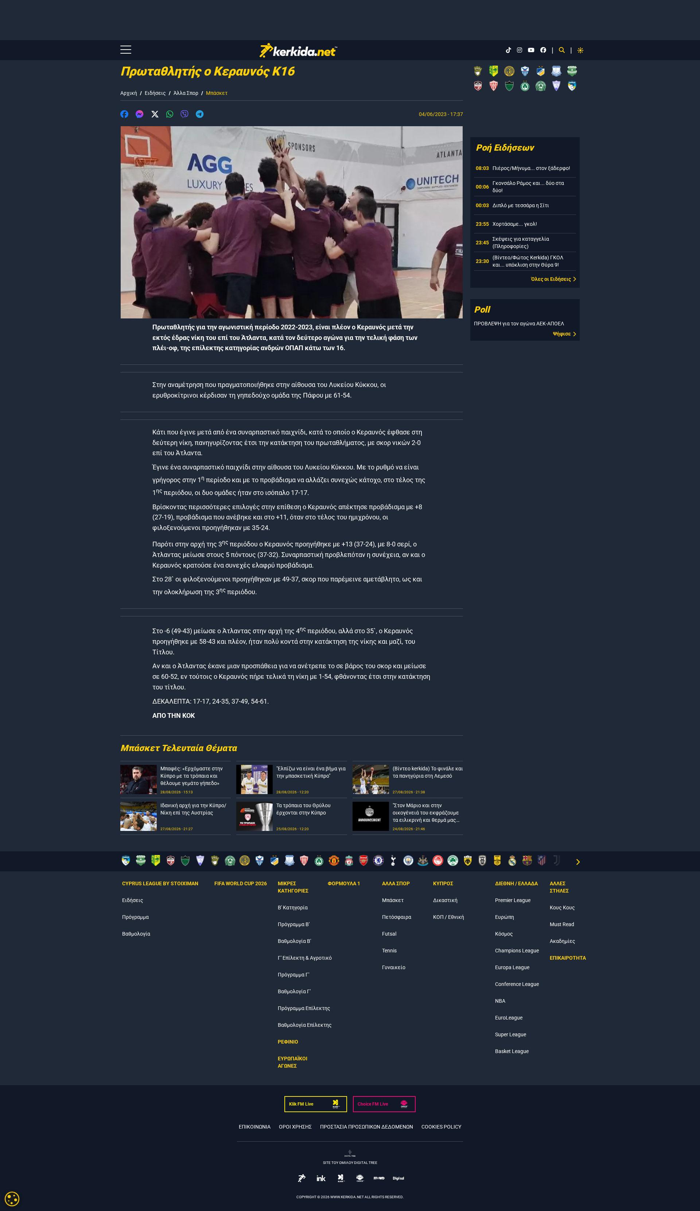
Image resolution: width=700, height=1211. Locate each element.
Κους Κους (562, 907)
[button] (124, 115)
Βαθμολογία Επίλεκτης (305, 1025)
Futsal (389, 934)
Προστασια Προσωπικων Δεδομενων (366, 1127)
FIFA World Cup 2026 (240, 883)
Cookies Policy (441, 1127)
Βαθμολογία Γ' (294, 991)
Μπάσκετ (217, 93)
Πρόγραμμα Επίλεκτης (304, 1008)
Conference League (517, 984)
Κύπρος (443, 883)
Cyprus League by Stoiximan (160, 883)
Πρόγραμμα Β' (294, 924)
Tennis (389, 950)
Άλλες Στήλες (559, 887)
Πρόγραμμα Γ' (293, 975)
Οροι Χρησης (295, 1127)
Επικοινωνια (255, 1127)
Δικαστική (445, 900)
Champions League (517, 950)
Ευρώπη (504, 917)
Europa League (512, 967)
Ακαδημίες (562, 941)
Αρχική (128, 93)
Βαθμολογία (136, 934)
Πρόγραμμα (135, 917)
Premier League (512, 900)
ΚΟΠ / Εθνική (448, 917)
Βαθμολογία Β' (294, 941)
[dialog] (12, 1199)
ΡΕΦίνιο (288, 1042)
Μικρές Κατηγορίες (293, 887)
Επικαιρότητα (568, 958)
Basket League (512, 1051)
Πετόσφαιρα (396, 917)
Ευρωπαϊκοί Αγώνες (292, 1062)
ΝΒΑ (500, 1001)
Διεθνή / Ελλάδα (516, 883)
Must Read (562, 924)
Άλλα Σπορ (186, 93)
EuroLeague (508, 1018)
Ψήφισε (562, 334)
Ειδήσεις (155, 93)
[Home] (298, 50)
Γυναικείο (393, 967)
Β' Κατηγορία (293, 907)
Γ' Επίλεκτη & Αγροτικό (305, 958)
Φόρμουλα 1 (344, 883)
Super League (510, 1034)
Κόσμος (504, 934)
